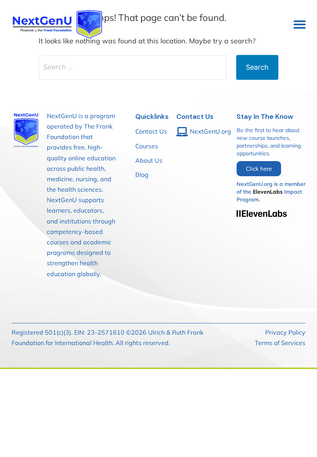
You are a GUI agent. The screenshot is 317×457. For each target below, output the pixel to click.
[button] (299, 24)
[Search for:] (133, 67)
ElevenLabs (268, 191)
